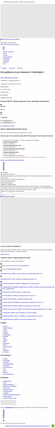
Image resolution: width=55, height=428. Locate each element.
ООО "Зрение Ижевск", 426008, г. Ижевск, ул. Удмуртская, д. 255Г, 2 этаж (20, 305)
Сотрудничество (7, 391)
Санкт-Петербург (8, 328)
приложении (9, 407)
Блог (4, 63)
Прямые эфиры (7, 396)
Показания (6, 362)
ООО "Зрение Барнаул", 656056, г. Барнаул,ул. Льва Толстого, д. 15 (18, 295)
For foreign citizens (8, 389)
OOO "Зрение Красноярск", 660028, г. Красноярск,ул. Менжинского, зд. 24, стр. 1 (22, 302)
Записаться (6, 60)
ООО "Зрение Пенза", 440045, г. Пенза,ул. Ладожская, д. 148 (16, 299)
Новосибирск (6, 334)
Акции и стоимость (8, 51)
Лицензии (5, 393)
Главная (4, 68)
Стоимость (6, 365)
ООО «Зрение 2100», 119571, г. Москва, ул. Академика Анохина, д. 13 (19, 279)
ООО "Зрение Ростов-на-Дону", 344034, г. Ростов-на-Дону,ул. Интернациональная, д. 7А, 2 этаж (26, 309)
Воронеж (5, 336)
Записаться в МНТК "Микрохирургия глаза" (12, 160)
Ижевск (5, 345)
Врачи (4, 370)
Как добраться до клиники (8, 125)
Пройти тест (6, 387)
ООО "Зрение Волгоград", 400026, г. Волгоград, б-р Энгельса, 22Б (18, 319)
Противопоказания (8, 363)
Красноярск (6, 343)
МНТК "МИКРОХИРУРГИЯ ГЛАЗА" (9, 77)
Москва (5, 326)
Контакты (5, 62)
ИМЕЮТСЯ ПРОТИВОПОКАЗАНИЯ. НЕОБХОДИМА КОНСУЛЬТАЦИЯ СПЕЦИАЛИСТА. (27, 426)
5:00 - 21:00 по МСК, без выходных (10, 44)
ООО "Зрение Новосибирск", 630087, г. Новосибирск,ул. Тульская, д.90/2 (20, 283)
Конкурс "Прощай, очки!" (9, 398)
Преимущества (7, 381)
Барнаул (5, 340)
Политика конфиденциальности (11, 394)
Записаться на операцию (10, 386)
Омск (4, 338)
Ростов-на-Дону (7, 346)
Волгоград (6, 351)
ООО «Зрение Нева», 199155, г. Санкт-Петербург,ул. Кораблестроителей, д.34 (21, 273)
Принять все (3, 184)
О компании (6, 58)
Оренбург (5, 333)
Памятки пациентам (8, 384)
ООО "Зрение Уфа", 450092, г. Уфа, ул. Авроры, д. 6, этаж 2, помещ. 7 (19, 312)
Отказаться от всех (11, 184)
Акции (5, 382)
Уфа (4, 348)
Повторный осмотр (8, 374)
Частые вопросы (7, 56)
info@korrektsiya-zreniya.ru (14, 269)
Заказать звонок (5, 254)
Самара (5, 331)
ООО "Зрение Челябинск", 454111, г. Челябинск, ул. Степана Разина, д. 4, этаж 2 (22, 316)
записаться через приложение (43, 2)
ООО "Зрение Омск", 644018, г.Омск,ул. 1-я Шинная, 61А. (15, 292)
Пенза (4, 341)
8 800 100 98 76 (24, 265)
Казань (5, 329)
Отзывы (5, 55)
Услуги (5, 53)
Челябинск (6, 350)
